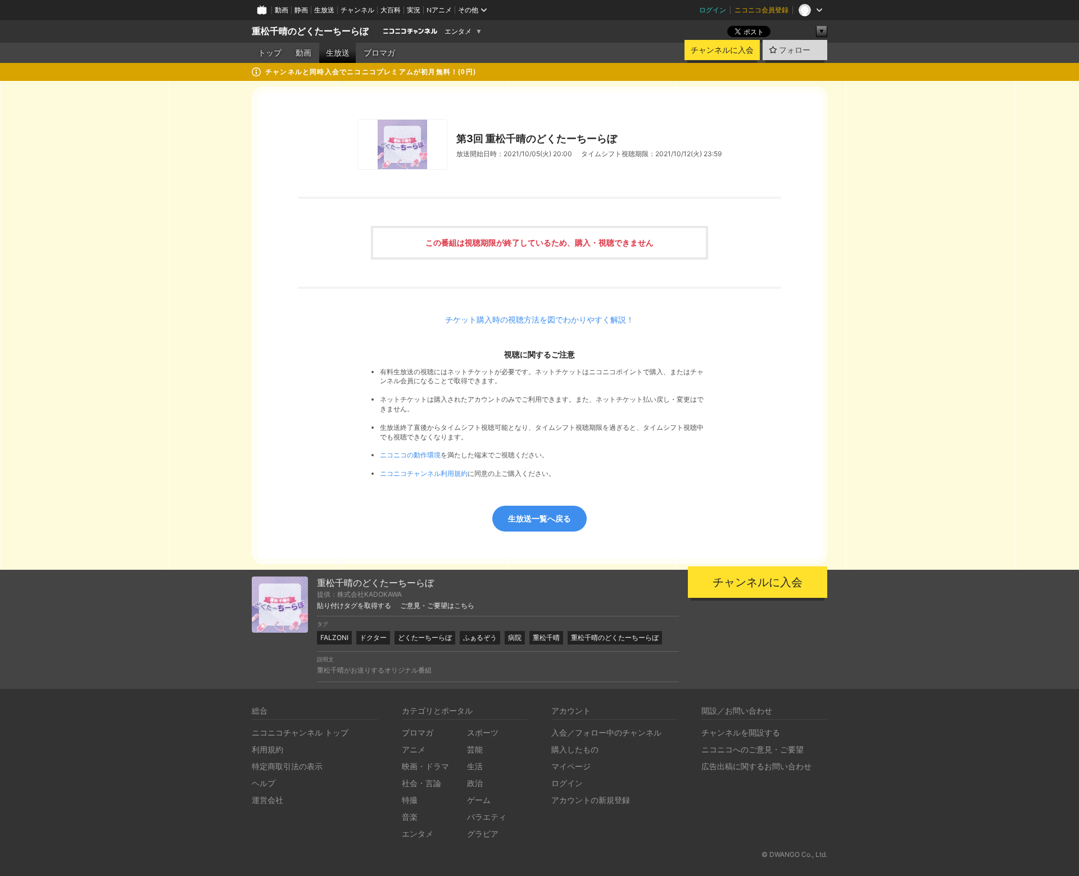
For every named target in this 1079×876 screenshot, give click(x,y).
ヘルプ (263, 783)
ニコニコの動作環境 (410, 455)
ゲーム (479, 800)
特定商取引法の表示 (287, 766)
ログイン (712, 10)
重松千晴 (546, 637)
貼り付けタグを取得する (354, 605)
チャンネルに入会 (722, 50)
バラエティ (486, 816)
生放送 (324, 10)
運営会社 (267, 800)
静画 (301, 10)
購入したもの (575, 749)
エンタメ (458, 31)
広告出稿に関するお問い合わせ (756, 766)
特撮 (410, 800)
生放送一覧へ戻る (539, 518)
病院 (515, 637)
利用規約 (267, 749)
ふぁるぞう (480, 637)
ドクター (373, 637)
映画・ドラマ (425, 766)
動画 (281, 10)
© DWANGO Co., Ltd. (794, 854)
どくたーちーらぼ (425, 637)
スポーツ (482, 732)
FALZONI (334, 637)
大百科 (390, 10)
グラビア (482, 833)
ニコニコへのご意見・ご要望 (752, 749)
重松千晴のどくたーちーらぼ (310, 31)
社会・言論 (421, 783)
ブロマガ (379, 52)
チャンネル (357, 10)
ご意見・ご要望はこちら (437, 605)
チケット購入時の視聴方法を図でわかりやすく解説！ (539, 320)
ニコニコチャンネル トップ (300, 732)
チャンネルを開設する (740, 732)
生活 (475, 766)
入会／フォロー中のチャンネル (606, 732)
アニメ (413, 749)
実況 (413, 10)
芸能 (475, 749)
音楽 (410, 816)
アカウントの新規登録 (590, 800)
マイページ (571, 766)
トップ (270, 52)
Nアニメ (439, 10)
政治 (475, 783)
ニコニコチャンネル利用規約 (424, 473)
